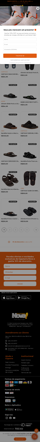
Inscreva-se (20, 56)
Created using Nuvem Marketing (20, 62)
